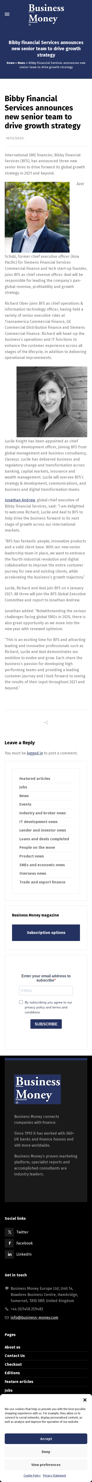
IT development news (38, 822)
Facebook (24, 1243)
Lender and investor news (42, 830)
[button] (85, 1400)
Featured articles (34, 778)
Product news (31, 856)
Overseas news (32, 873)
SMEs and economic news (42, 865)
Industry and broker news (42, 813)
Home (10, 63)
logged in (35, 753)
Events (25, 804)
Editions (12, 1373)
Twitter (22, 1232)
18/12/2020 (15, 138)
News (21, 63)
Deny (46, 1452)
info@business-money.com (34, 1317)
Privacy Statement (54, 1475)
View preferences (46, 1465)
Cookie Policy (32, 1475)
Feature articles (19, 1381)
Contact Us (15, 1355)
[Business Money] (46, 14)
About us (12, 1347)
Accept (46, 1439)
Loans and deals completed (44, 839)
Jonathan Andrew (20, 500)
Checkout (13, 1364)
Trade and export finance (42, 882)
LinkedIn (24, 1254)
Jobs (23, 787)
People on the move (37, 847)
